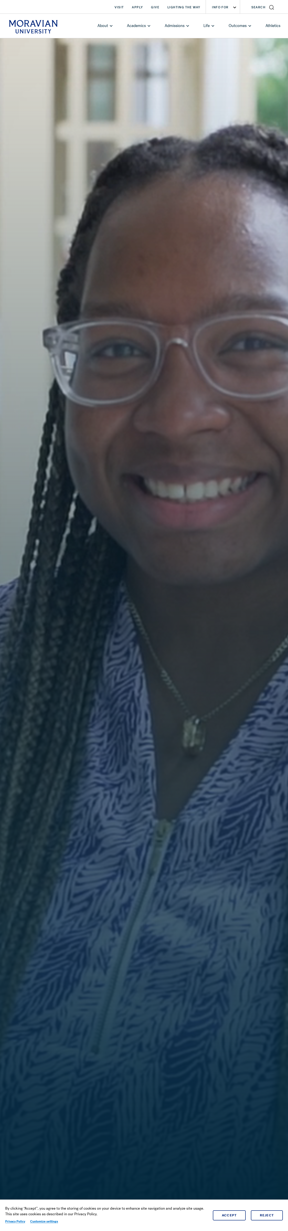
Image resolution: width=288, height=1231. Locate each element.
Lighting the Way (183, 7)
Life (206, 25)
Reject (267, 1215)
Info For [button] (220, 7)
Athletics (273, 25)
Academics (136, 25)
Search (258, 7)
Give (155, 7)
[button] (264, 6)
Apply (137, 7)
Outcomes (238, 25)
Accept (229, 1215)
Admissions (174, 25)
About (102, 25)
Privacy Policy (15, 1221)
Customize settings (44, 1221)
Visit (119, 7)
